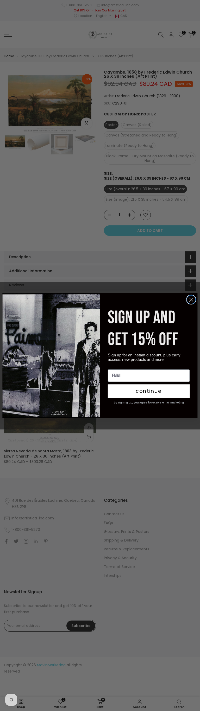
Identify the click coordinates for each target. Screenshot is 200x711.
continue (149, 390)
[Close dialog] (191, 299)
